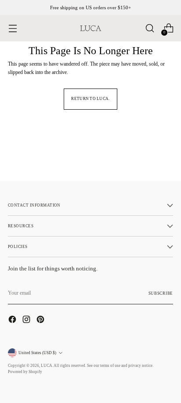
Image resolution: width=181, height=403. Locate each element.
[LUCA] (90, 28)
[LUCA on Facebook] (13, 320)
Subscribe (160, 293)
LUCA (46, 365)
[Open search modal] (150, 28)
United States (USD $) (37, 353)
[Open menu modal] (13, 28)
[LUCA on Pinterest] (41, 320)
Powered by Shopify (25, 372)
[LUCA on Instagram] (27, 320)
